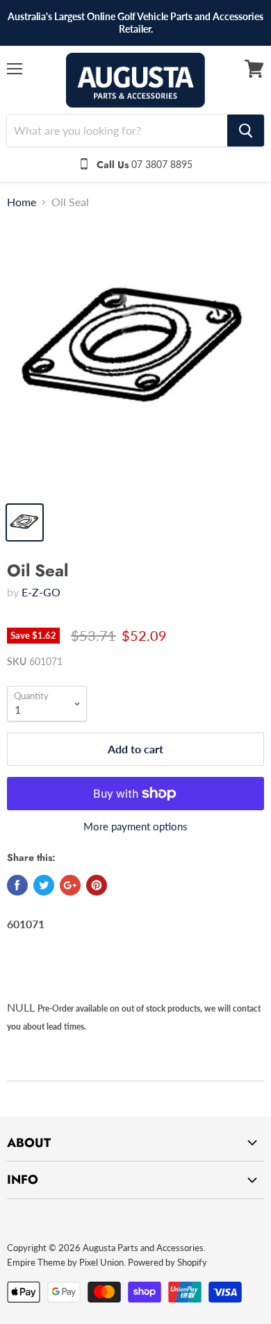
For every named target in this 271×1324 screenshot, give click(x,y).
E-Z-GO (41, 591)
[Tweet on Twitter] (43, 885)
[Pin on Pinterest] (96, 885)
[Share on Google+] (70, 885)
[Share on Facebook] (17, 885)
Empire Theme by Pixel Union (65, 1262)
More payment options (135, 826)
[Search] (245, 130)
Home (21, 202)
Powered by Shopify (167, 1262)
